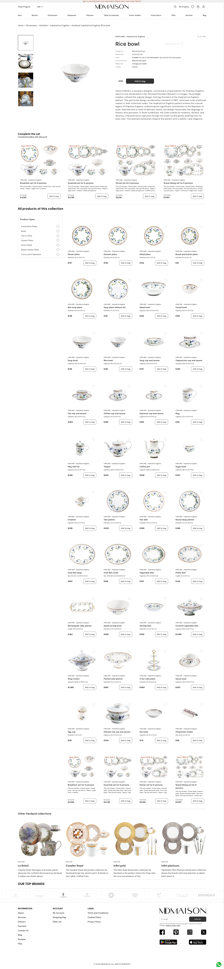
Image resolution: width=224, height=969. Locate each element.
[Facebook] (162, 932)
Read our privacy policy (173, 925)
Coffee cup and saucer (114, 413)
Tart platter (109, 519)
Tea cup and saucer (77, 413)
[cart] (198, 6)
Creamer (72, 519)
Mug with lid (73, 466)
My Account (58, 913)
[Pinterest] (176, 932)
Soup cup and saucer (150, 360)
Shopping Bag (59, 917)
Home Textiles (135, 15)
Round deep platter (185, 519)
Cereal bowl (181, 307)
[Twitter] (203, 932)
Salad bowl (145, 307)
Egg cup (71, 732)
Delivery (22, 921)
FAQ (20, 943)
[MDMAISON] (112, 6)
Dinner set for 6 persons (127, 183)
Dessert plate (110, 254)
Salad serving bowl (112, 625)
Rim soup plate (75, 307)
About (21, 913)
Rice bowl (108, 360)
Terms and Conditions (98, 913)
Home (20, 25)
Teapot (107, 466)
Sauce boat (181, 679)
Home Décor (156, 15)
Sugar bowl (181, 466)
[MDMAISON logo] (183, 910)
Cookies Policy (94, 917)
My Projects (184, 7)
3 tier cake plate (147, 679)
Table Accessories (111, 15)
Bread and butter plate (187, 254)
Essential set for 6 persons (80, 183)
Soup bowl (73, 360)
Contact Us (23, 930)
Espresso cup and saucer (152, 413)
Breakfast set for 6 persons (33, 183)
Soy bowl (144, 732)
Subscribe (198, 919)
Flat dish (144, 519)
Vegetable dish (147, 572)
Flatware (89, 15)
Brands (35, 15)
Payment (22, 926)
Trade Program (24, 7)
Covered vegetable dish (187, 625)
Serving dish (145, 625)
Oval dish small (111, 572)
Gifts (173, 15)
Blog (204, 15)
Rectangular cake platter (80, 625)
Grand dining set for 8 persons (178, 183)
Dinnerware (52, 15)
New (20, 15)
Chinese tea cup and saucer (117, 732)
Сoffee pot (145, 466)
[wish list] (192, 6)
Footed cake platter (113, 679)
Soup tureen (73, 679)
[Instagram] (189, 932)
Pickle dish (181, 572)
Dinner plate (74, 254)
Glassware (71, 15)
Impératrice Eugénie (59, 25)
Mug (178, 413)
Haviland (43, 25)
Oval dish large (75, 572)
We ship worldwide (112, 1)
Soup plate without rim (115, 307)
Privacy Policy (94, 921)
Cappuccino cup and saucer (189, 360)
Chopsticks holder (184, 732)
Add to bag (140, 81)
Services (189, 15)
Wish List (57, 921)
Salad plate (145, 254)
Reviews (22, 939)
